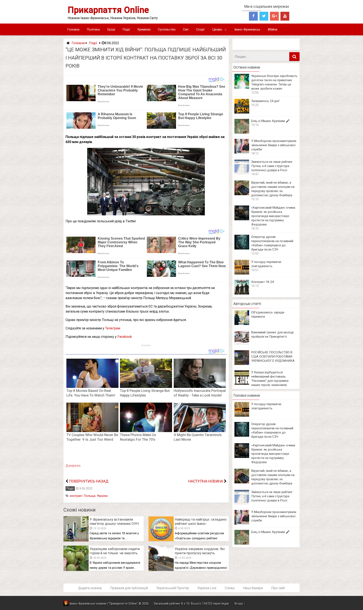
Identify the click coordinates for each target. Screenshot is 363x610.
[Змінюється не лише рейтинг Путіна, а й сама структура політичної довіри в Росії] (241, 173)
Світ (186, 29)
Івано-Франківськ (247, 29)
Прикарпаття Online (108, 10)
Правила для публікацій (129, 588)
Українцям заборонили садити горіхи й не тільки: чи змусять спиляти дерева (115, 553)
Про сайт (278, 588)
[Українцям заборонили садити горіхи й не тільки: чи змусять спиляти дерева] (76, 570)
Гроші (111, 29)
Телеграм (112, 328)
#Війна (272, 29)
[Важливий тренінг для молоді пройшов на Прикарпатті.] (241, 344)
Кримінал (144, 29)
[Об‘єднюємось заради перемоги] (241, 324)
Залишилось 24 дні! (265, 101)
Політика (93, 29)
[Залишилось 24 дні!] (241, 112)
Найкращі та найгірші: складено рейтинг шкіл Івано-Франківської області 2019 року (201, 523)
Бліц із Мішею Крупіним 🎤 (270, 121)
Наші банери (253, 588)
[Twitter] (263, 16)
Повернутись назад (88, 481)
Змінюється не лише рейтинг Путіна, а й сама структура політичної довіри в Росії (272, 166)
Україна (102, 496)
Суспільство (167, 29)
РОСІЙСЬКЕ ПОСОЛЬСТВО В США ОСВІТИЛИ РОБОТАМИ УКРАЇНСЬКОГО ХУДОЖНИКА (273, 356)
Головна (73, 29)
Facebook (124, 337)
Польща (89, 496)
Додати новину (90, 588)
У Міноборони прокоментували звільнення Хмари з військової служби (273, 145)
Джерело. (73, 466)
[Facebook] (253, 16)
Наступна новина (205, 481)
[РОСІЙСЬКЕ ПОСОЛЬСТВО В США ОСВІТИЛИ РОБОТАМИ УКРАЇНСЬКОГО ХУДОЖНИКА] (241, 364)
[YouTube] (284, 16)
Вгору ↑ (240, 603)
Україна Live (206, 588)
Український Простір (172, 588)
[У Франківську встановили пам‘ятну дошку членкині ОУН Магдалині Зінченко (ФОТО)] (76, 540)
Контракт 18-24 (262, 282)
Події (126, 29)
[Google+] (274, 16)
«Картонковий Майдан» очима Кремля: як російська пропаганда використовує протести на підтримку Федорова (273, 216)
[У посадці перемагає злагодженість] (241, 273)
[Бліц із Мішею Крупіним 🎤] (241, 132)
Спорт (200, 29)
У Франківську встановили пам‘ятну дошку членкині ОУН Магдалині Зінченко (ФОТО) (114, 523)
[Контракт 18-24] (241, 293)
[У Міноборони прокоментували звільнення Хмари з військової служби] (241, 152)
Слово (230, 588)
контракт (76, 496)
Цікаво (217, 29)
